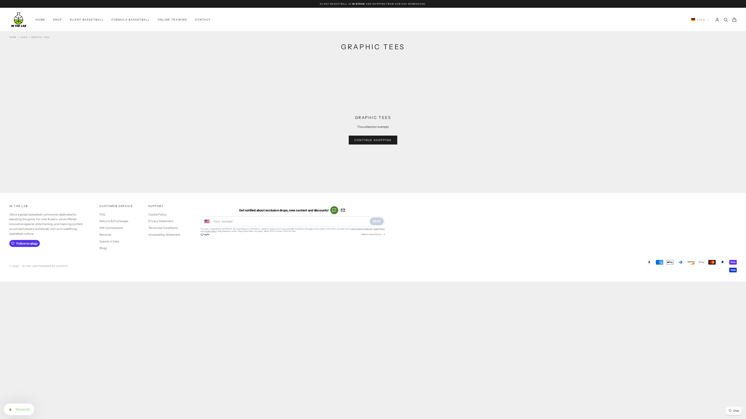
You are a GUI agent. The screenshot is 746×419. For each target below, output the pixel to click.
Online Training (172, 19)
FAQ (102, 214)
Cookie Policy (157, 214)
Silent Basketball (87, 19)
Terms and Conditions (163, 228)
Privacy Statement (160, 221)
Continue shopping (373, 140)
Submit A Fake (109, 241)
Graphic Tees (40, 37)
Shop (57, 19)
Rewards (105, 234)
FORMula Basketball (131, 19)
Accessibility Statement (164, 234)
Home (40, 19)
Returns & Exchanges (113, 221)
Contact (203, 19)
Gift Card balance (111, 228)
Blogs (103, 248)
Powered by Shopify (53, 266)
